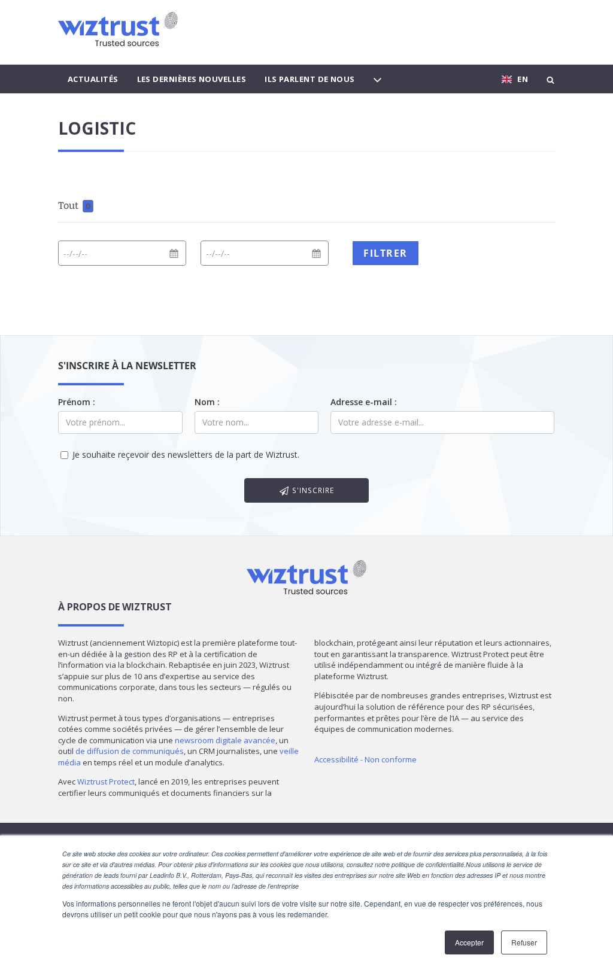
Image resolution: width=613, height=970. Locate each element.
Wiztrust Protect (106, 781)
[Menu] (377, 79)
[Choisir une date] (173, 254)
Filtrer (385, 253)
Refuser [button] (524, 942)
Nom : (207, 402)
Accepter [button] (469, 942)
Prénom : (76, 402)
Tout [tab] (74, 205)
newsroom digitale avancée (225, 740)
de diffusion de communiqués (129, 751)
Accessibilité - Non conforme (365, 759)
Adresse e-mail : (363, 402)
